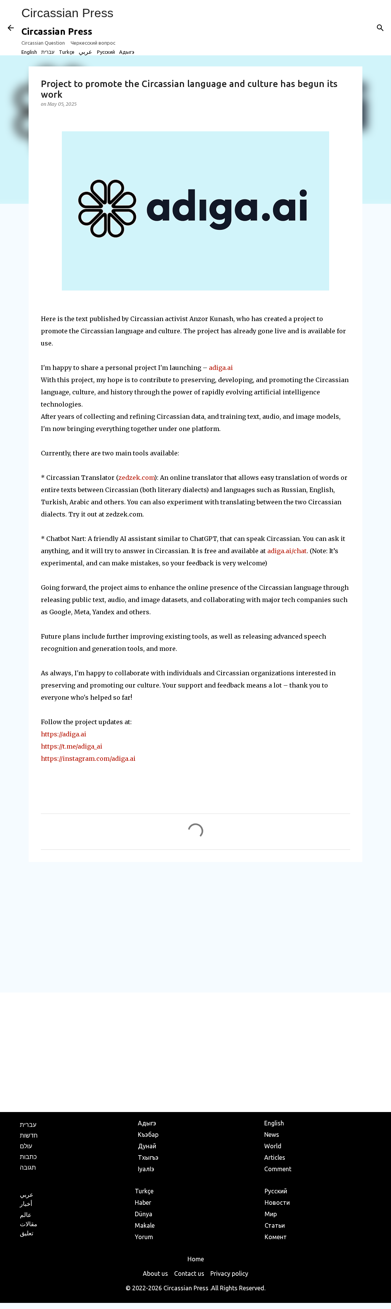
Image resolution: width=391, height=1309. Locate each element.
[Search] (380, 28)
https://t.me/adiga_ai (71, 746)
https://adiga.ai (63, 734)
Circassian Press (67, 13)
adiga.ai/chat (287, 551)
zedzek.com (136, 477)
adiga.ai (221, 367)
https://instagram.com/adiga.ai (88, 758)
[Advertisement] (195, 926)
